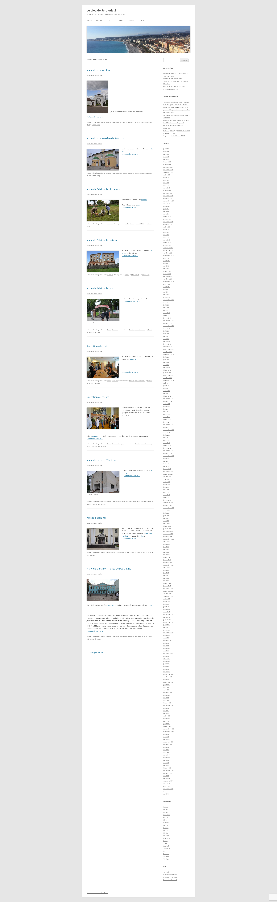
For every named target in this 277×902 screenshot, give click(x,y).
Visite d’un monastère (99, 70)
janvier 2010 (167, 500)
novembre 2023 (168, 222)
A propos (99, 21)
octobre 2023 (167, 224)
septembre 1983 (168, 729)
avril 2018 (166, 365)
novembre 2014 (168, 399)
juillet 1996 (166, 661)
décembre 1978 (168, 781)
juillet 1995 (166, 664)
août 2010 (166, 482)
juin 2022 (166, 263)
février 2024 (167, 217)
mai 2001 (166, 627)
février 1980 (167, 768)
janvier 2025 (167, 190)
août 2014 (166, 404)
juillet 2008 (166, 544)
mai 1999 (166, 646)
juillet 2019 (166, 331)
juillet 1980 (166, 758)
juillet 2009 (166, 513)
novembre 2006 (168, 591)
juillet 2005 (166, 607)
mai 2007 (166, 575)
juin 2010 (166, 487)
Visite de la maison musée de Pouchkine (109, 568)
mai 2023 (166, 235)
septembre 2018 (168, 354)
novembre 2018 (168, 349)
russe (139, 205)
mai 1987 (166, 711)
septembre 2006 (168, 596)
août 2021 (166, 284)
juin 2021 (166, 289)
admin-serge (96, 125)
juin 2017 (166, 388)
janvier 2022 (167, 274)
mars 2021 (166, 295)
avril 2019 (166, 339)
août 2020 (166, 302)
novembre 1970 (168, 789)
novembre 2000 (168, 633)
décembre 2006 (168, 588)
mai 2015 (166, 393)
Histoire (165, 828)
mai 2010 (166, 490)
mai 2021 (166, 292)
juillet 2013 (166, 435)
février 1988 (167, 703)
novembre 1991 (168, 682)
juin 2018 (166, 360)
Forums (120, 21)
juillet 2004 (166, 609)
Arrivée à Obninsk (96, 517)
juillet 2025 (166, 177)
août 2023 (166, 227)
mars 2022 (166, 269)
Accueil (89, 21)
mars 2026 (166, 159)
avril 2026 (166, 157)
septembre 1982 (168, 732)
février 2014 (167, 419)
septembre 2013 (168, 430)
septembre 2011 (168, 456)
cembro (144, 200)
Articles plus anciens (95, 653)
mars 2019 (166, 341)
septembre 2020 (168, 300)
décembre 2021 (168, 276)
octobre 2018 (167, 352)
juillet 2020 (166, 305)
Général (165, 825)
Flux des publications (170, 875)
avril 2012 (166, 440)
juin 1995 (166, 666)
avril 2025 (166, 185)
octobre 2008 (167, 536)
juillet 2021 (166, 287)
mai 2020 (166, 308)
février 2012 (167, 445)
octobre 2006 (167, 594)
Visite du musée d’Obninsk (101, 460)
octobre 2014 (167, 401)
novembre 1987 (168, 705)
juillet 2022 (166, 261)
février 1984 (167, 726)
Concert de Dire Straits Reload (173, 79)
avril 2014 (166, 414)
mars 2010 (166, 495)
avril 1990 (166, 687)
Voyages (121, 444)
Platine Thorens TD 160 (178, 136)
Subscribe (142, 21)
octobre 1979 (167, 773)
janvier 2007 (167, 586)
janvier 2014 (167, 422)
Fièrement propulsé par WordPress (97, 893)
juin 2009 (166, 516)
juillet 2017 (166, 386)
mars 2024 (166, 214)
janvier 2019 (167, 344)
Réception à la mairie (98, 346)
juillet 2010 (166, 484)
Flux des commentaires (170, 877)
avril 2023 (166, 237)
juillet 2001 (166, 625)
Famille (131, 122)
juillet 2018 (166, 357)
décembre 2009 (168, 503)
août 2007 (166, 568)
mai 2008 (166, 549)
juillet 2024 (166, 206)
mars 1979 (166, 778)
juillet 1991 (166, 685)
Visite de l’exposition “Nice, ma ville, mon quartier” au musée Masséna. (176, 109)
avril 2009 (166, 521)
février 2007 (167, 583)
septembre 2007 (168, 565)
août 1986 (166, 716)
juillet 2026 (166, 149)
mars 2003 (166, 612)
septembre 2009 (168, 508)
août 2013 (166, 432)
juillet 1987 (166, 708)
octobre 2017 (167, 378)
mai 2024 (166, 211)
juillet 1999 (166, 643)
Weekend (166, 859)
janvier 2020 (167, 318)
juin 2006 (166, 604)
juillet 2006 (166, 601)
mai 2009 (166, 518)
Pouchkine (112, 605)
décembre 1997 (168, 653)
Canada (165, 812)
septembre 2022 (168, 256)
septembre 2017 (168, 380)
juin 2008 (166, 547)
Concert (165, 817)
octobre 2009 (167, 505)
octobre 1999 (167, 640)
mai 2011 (166, 461)
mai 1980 (166, 760)
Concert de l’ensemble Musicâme (173, 86)
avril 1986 (166, 721)
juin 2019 (166, 334)
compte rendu (97, 436)
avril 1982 (166, 737)
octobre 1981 (167, 745)
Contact (110, 21)
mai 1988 (166, 698)
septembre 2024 (168, 201)
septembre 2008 (168, 539)
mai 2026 (166, 154)
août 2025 (166, 175)
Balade (165, 807)
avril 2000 (166, 638)
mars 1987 (166, 713)
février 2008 (167, 557)
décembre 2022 (168, 248)
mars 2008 (166, 555)
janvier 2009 (167, 529)
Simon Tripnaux (168, 131)
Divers (165, 820)
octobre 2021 (167, 279)
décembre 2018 (168, 347)
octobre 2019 (167, 323)
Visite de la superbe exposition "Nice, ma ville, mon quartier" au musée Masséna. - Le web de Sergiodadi (176, 104)
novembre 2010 (168, 474)
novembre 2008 (168, 534)
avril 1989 (166, 690)
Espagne (166, 823)
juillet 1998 (166, 648)
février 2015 (167, 396)
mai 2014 (166, 412)
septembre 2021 (168, 282)
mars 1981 (166, 755)
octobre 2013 (167, 427)
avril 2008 (166, 552)
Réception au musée (98, 396)
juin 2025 (166, 180)
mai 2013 (166, 438)
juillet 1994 (166, 669)
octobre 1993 (167, 677)
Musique (131, 21)
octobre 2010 (167, 477)
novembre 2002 (168, 614)
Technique (166, 849)
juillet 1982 (166, 734)
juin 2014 (166, 409)
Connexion (166, 872)
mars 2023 (166, 240)
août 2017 (166, 383)
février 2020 (167, 315)
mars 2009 (166, 523)
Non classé (166, 838)
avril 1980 (166, 763)
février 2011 (167, 469)
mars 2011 (166, 466)
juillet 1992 (166, 679)
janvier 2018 (167, 373)
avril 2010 (166, 492)
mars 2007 (166, 581)
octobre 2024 (167, 198)
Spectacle (166, 846)
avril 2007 (166, 578)
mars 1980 (166, 765)
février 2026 (167, 162)
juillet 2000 (166, 635)
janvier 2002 (167, 620)
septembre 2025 (168, 172)
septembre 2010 (168, 479)
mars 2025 (166, 188)
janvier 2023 (167, 245)
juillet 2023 (166, 230)
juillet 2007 (166, 570)
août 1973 (166, 786)
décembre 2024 (168, 193)
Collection (166, 815)
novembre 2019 (168, 321)
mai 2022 (166, 266)
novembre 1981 (168, 742)
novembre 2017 (168, 375)
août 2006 (166, 599)
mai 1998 (166, 651)
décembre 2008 (168, 531)
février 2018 (167, 370)
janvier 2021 (167, 297)
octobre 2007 (167, 562)
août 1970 (166, 791)
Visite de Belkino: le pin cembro (104, 189)
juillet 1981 (166, 747)
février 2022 (167, 271)
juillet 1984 (166, 724)
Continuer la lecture (95, 117)
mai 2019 (166, 336)
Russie (109, 122)
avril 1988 (166, 700)
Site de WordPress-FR (170, 880)
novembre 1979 (168, 771)
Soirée (165, 843)
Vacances (115, 122)
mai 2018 (166, 362)
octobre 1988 (167, 692)
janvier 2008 (167, 560)
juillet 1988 (166, 695)
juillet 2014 (166, 406)
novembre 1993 (168, 674)
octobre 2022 (167, 253)
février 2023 (167, 243)
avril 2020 (166, 310)
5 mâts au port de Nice (170, 89)
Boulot (165, 810)
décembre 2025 (168, 167)
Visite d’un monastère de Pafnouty (106, 138)
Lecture (165, 830)
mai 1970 (166, 794)
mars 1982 (166, 739)
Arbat (150, 605)
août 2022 (166, 258)
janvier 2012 (167, 448)
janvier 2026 (167, 164)
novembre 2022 (168, 250)
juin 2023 (166, 232)
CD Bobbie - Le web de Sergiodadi (174, 115)
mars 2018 (166, 367)
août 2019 (166, 328)
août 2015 (166, 391)
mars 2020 (166, 313)
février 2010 (167, 497)
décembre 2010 (168, 471)
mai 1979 (166, 776)
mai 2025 (166, 183)
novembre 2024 (168, 196)
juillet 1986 (166, 718)
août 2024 (166, 204)
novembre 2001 (168, 622)
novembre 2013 (168, 425)
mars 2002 (166, 617)
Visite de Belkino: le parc (100, 288)
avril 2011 (166, 464)
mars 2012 (166, 443)
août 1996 (166, 659)
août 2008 (166, 542)
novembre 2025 (168, 170)
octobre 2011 (167, 453)
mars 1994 (166, 672)
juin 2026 (166, 151)
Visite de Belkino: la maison (102, 240)
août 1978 (166, 784)
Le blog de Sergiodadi (101, 10)
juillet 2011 (166, 458)
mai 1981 (166, 750)
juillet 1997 (166, 656)
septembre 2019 (168, 326)
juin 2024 (166, 209)
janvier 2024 (167, 219)
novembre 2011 (168, 451)
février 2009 (167, 526)
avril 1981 (166, 752)
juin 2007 (166, 573)
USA (164, 851)
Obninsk (133, 359)
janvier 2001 (167, 630)
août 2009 (166, 510)
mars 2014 (166, 417)
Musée (165, 833)
